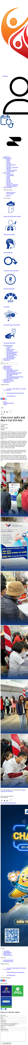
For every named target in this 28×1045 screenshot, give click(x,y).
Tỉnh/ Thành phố (5, 1023)
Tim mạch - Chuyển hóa (12, 167)
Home (5, 401)
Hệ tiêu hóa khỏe (11, 349)
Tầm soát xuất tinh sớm (12, 374)
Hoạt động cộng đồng (9, 358)
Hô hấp (8, 159)
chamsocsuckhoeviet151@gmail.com (15, 393)
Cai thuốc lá (9, 346)
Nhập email (3, 1021)
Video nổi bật (7, 360)
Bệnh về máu (10, 174)
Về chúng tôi (7, 156)
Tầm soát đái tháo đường (12, 378)
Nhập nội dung (4, 1029)
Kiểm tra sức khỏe (11, 192)
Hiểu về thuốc (7, 172)
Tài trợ (5, 404)
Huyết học (9, 163)
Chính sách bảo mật (8, 960)
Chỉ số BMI (9, 375)
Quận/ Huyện (4, 1025)
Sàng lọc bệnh (10, 193)
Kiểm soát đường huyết (12, 352)
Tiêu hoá (9, 180)
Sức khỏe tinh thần (11, 357)
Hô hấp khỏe (10, 350)
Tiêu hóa (9, 166)
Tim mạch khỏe (10, 356)
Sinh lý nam (9, 183)
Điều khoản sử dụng (8, 961)
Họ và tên (3, 1015)
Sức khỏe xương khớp (12, 354)
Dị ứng (8, 162)
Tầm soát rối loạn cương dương (14, 372)
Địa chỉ (2, 1026)
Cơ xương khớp (10, 171)
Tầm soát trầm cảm (11, 371)
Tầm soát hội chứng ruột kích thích (15, 376)
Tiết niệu (9, 168)
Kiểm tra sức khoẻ (8, 187)
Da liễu (8, 160)
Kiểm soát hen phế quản (12, 370)
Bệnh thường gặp (8, 158)
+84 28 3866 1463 (11, 396)
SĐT (2, 1018)
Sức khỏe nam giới (11, 164)
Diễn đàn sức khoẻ (8, 345)
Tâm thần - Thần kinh (12, 170)
